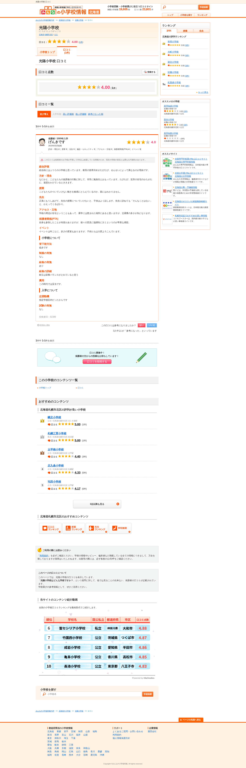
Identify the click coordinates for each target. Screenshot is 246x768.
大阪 (49, 748)
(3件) (187, 45)
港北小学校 (173, 62)
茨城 (49, 741)
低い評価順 (80, 114)
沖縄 (102, 755)
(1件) (185, 111)
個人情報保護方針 (121, 738)
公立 (56, 34)
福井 (78, 735)
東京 (49, 738)
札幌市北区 (49, 34)
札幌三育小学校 (57, 433)
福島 (95, 731)
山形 (88, 731)
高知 (107, 751)
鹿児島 (94, 755)
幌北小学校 (54, 417)
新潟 (49, 735)
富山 (64, 735)
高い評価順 (68, 114)
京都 (64, 748)
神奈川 (58, 738)
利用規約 (44, 555)
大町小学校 (173, 52)
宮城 (73, 731)
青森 (59, 731)
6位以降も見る (97, 504)
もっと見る (203, 92)
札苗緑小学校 (174, 82)
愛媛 (100, 751)
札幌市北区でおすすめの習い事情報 (191, 215)
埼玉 (66, 738)
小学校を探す (186, 15)
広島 (71, 751)
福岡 (49, 755)
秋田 (80, 731)
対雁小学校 (173, 72)
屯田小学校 (54, 481)
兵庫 (57, 748)
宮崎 (85, 755)
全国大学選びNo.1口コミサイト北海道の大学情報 (189, 174)
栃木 (64, 741)
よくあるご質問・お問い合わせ (128, 731)
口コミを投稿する (97, 361)
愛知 (49, 745)
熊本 (71, 755)
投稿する (151, 72)
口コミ (81, 388)
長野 (57, 735)
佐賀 (57, 755)
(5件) (185, 125)
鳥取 (49, 751)
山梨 (85, 735)
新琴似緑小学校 (171, 106)
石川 (71, 735)
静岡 (64, 745)
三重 (71, 745)
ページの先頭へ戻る (192, 720)
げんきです (56, 142)
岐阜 (57, 745)
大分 (78, 755)
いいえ (152, 325)
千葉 (73, 738)
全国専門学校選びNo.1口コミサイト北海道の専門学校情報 (191, 160)
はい (141, 325)
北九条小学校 (56, 465)
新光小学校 (169, 119)
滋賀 (71, 748)
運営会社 (152, 731)
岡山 (64, 751)
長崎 (64, 755)
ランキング (202, 15)
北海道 (41, 34)
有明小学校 (173, 41)
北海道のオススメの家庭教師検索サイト (191, 203)
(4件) (187, 86)
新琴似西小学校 (171, 133)
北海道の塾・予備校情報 (186, 187)
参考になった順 (95, 114)
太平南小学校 (56, 449)
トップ (170, 15)
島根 (57, 751)
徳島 (85, 751)
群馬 (57, 741)
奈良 (78, 748)
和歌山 (86, 748)
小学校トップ (47, 52)
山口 (78, 751)
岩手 (66, 731)
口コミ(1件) (67, 51)
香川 (93, 751)
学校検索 (204, 7)
